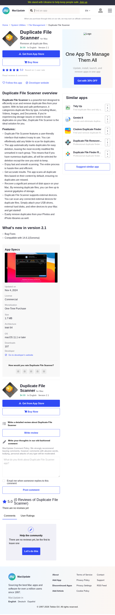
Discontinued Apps (62, 585)
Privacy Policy (83, 580)
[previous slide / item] (7, 267)
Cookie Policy (83, 591)
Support (100, 580)
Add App (56, 580)
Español (31, 601)
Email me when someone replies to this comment (28, 482)
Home (5, 25)
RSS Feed (102, 585)
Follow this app (14, 83)
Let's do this (31, 551)
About (55, 574)
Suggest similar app (87, 166)
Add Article (58, 591)
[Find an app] (31, 10)
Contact (100, 574)
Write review (31, 432)
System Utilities (18, 25)
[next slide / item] (55, 267)
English (12, 601)
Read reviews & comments (15, 75)
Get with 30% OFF (87, 80)
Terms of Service (84, 574)
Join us (83, 2)
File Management (37, 25)
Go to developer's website (21, 355)
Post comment (31, 489)
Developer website (39, 83)
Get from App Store (33, 54)
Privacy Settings (84, 585)
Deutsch (22, 601)
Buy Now (33, 62)
